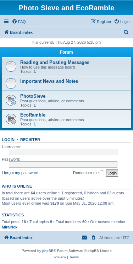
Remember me (86, 173)
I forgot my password (20, 173)
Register (30, 140)
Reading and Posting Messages (54, 62)
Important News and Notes (49, 81)
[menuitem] (19, 21)
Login (8, 140)
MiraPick (9, 227)
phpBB (48, 251)
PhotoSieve (32, 96)
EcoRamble (32, 115)
